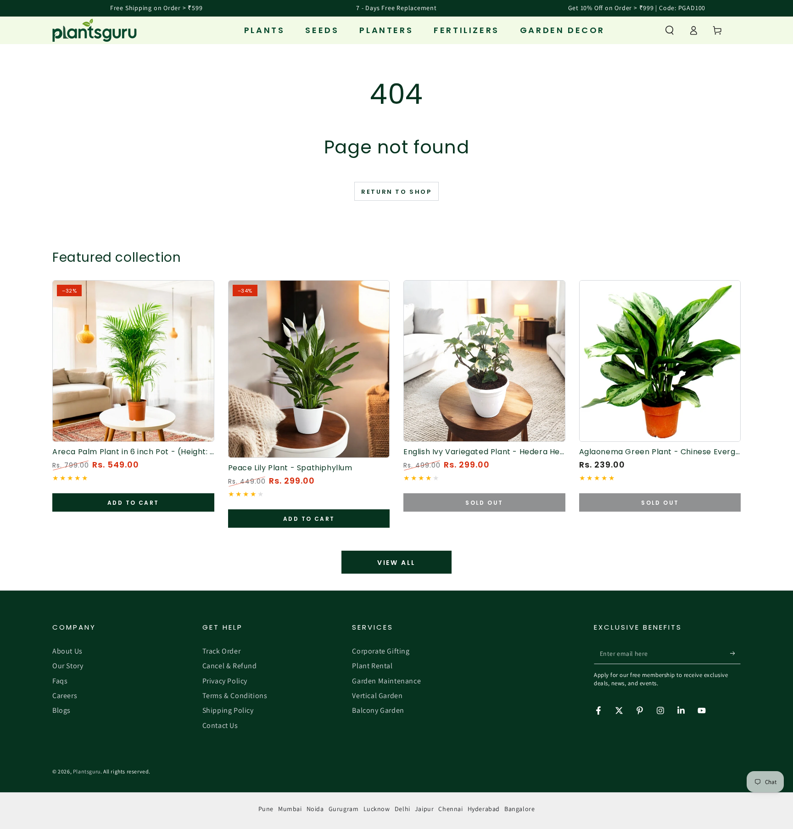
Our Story (67, 666)
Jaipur (424, 809)
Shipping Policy (228, 710)
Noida (315, 809)
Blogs (61, 710)
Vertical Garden (377, 695)
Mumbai (290, 809)
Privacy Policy (224, 681)
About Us (67, 651)
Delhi (402, 809)
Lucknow (376, 809)
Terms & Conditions (235, 695)
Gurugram (344, 809)
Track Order (221, 651)
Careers (64, 695)
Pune (266, 809)
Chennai (450, 809)
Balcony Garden (378, 710)
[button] (669, 30)
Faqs (59, 681)
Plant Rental (372, 666)
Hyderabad (484, 809)
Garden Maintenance (386, 681)
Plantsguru (87, 771)
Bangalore (519, 809)
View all (396, 562)
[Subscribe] (735, 653)
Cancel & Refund (229, 666)
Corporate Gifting (380, 651)
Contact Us (220, 725)
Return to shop (396, 191)
